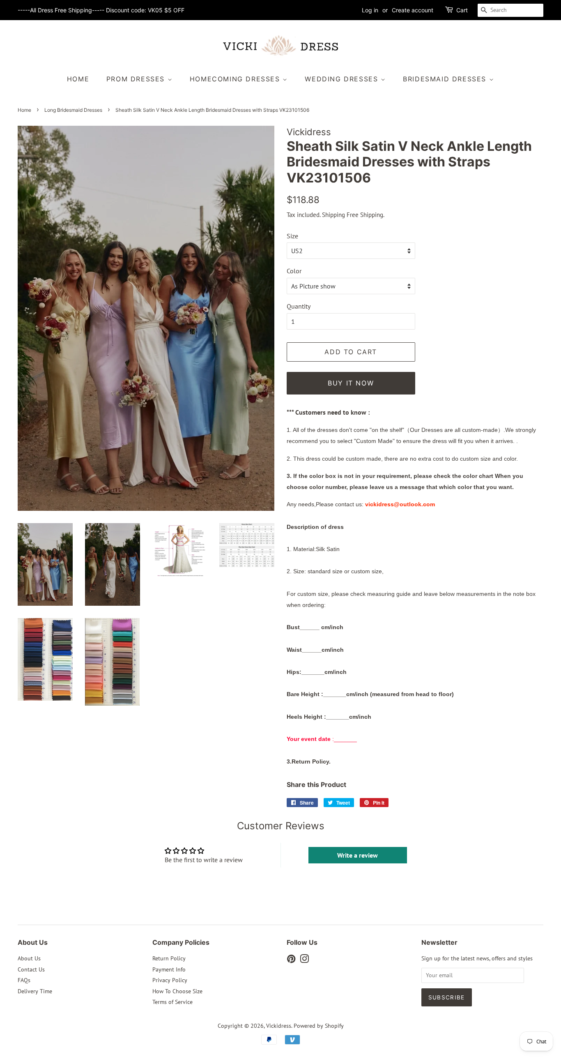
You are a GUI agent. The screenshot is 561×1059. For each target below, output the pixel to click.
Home (78, 79)
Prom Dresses (137, 79)
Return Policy (169, 958)
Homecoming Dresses (236, 79)
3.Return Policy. (309, 761)
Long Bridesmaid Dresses (73, 110)
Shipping (333, 215)
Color (294, 271)
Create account (412, 10)
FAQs (24, 980)
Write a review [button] (357, 855)
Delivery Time (35, 991)
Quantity (298, 306)
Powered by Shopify (319, 1025)
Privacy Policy (169, 980)
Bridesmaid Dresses (446, 79)
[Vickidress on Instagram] (304, 960)
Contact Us (31, 969)
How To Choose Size (177, 991)
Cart (462, 10)
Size (292, 236)
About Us (29, 958)
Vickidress (278, 1025)
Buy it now (351, 383)
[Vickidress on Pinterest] (291, 960)
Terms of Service (172, 1002)
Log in (370, 10)
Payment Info (169, 969)
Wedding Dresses (343, 79)
